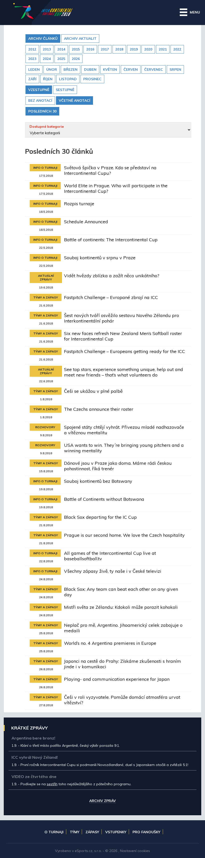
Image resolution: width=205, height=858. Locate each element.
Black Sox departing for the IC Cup (100, 517)
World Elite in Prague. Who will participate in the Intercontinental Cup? (116, 188)
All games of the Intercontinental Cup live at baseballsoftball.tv (110, 556)
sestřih (52, 784)
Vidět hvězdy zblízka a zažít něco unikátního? (111, 275)
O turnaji (54, 832)
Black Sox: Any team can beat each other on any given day (121, 592)
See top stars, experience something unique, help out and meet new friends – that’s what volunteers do (123, 372)
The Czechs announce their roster (98, 409)
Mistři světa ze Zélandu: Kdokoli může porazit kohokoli (121, 607)
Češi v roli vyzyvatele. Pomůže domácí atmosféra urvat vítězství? (122, 700)
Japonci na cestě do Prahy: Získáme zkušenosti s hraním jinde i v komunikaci (122, 664)
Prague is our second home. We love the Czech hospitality (124, 535)
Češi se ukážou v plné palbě (93, 391)
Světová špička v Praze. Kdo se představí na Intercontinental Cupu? (110, 170)
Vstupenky (115, 832)
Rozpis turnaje (79, 203)
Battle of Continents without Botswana (104, 499)
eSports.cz (83, 850)
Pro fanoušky (146, 832)
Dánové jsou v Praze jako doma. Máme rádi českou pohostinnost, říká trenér (118, 466)
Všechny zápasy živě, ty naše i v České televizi (112, 571)
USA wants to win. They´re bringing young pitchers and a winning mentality (124, 448)
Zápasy (92, 832)
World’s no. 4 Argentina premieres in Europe (110, 643)
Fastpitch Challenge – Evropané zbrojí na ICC (111, 297)
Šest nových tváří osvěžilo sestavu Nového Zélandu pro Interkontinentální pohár (121, 318)
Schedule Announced (86, 221)
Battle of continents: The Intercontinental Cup (111, 239)
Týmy (74, 832)
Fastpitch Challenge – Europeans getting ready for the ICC (124, 351)
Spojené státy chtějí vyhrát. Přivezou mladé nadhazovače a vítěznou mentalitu (124, 430)
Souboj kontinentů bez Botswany (98, 481)
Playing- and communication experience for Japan (117, 679)
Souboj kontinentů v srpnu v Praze (100, 257)
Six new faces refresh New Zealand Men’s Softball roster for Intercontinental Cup (123, 336)
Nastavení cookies (135, 850)
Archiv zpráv (102, 801)
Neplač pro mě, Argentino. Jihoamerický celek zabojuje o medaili (123, 628)
